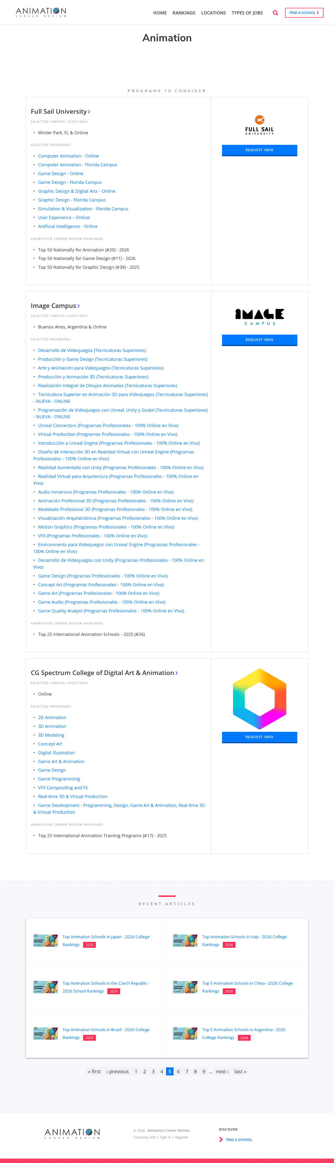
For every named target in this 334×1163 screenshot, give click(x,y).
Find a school (303, 12)
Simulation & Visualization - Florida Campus (83, 209)
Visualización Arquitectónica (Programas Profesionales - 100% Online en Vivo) (118, 518)
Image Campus (53, 305)
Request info (259, 149)
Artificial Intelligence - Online (68, 226)
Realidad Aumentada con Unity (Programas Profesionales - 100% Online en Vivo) (120, 467)
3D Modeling (51, 735)
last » (240, 1071)
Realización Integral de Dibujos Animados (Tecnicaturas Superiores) (107, 385)
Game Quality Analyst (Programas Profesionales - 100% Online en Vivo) (111, 611)
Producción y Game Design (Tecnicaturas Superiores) (92, 359)
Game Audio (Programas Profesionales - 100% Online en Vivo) (101, 602)
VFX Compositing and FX (63, 787)
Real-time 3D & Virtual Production (73, 796)
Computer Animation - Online (68, 156)
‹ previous (118, 1071)
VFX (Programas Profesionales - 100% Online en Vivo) (92, 536)
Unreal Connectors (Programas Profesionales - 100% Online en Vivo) (108, 425)
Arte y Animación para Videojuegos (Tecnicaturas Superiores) (101, 368)
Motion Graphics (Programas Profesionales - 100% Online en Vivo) (106, 527)
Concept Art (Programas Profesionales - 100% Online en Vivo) (101, 584)
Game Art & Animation (61, 761)
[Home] (41, 14)
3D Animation (52, 726)
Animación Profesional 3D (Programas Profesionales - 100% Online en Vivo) (115, 501)
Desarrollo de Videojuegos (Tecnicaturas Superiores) (92, 350)
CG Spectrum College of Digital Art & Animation (102, 672)
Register (182, 1137)
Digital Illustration (56, 753)
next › (222, 1071)
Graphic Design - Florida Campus (72, 200)
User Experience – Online (64, 217)
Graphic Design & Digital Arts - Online (76, 191)
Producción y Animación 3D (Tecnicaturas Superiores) (93, 377)
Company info (144, 1137)
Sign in (165, 1137)
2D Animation (52, 717)
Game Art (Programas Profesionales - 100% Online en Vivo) (98, 593)
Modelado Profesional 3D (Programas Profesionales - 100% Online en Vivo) (115, 509)
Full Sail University (59, 111)
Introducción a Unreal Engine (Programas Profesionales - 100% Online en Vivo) (119, 443)
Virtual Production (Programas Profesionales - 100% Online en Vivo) (107, 434)
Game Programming (59, 779)
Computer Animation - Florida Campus (77, 165)
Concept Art (50, 744)
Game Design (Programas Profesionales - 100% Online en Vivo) (102, 576)
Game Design (52, 770)
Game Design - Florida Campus (70, 182)
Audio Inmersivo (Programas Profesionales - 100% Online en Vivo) (106, 492)
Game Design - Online (60, 173)
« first (94, 1071)
